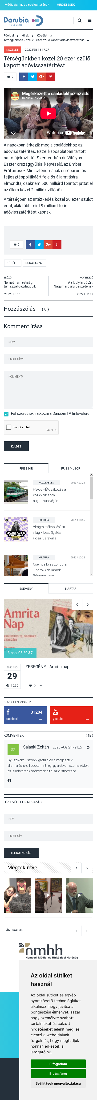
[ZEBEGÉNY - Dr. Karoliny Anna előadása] (48, 895)
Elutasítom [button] (58, 1074)
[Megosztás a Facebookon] (23, 77)
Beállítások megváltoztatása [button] (58, 1083)
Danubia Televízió (23, 20)
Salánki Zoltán (36, 746)
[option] (48, 644)
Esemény (26, 588)
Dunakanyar (34, 263)
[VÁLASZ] (88, 747)
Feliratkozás (21, 853)
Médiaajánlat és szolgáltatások (27, 4)
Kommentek (14, 735)
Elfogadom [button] (58, 1064)
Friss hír (26, 468)
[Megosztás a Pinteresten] (50, 77)
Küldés (16, 446)
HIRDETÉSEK (66, 4)
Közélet (12, 49)
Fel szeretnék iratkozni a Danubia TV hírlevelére (50, 413)
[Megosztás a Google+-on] (41, 77)
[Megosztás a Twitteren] (32, 77)
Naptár (71, 588)
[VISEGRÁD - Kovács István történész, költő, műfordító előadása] (79, 895)
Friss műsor (70, 468)
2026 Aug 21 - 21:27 (68, 747)
